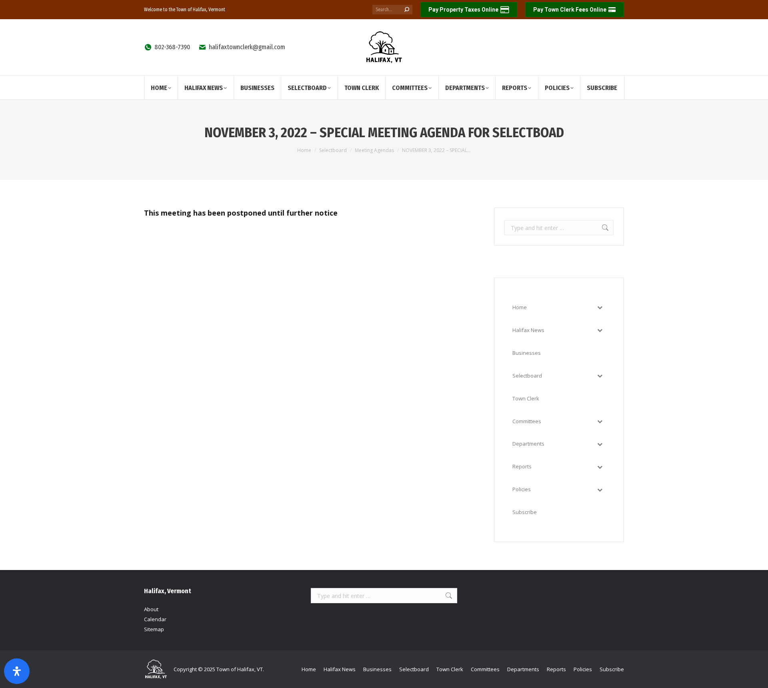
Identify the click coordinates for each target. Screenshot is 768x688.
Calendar (155, 619)
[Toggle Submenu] (600, 307)
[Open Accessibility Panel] (17, 671)
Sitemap (154, 629)
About (151, 609)
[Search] (406, 9)
